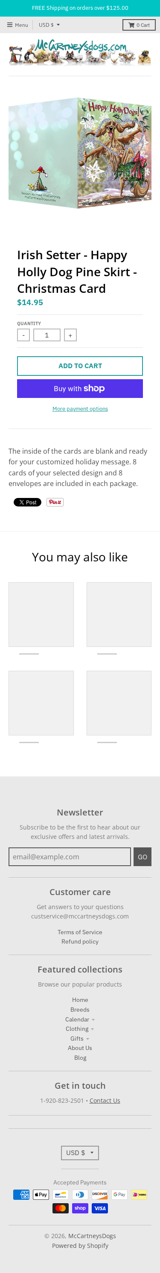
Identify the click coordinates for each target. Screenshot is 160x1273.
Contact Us (105, 1100)
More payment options (80, 408)
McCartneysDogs (92, 1236)
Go (142, 856)
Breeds (80, 1009)
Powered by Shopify (80, 1246)
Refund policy (80, 941)
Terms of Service (80, 932)
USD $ (46, 25)
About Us (80, 1048)
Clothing (77, 1029)
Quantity (29, 323)
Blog (80, 1057)
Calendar (77, 1019)
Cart (143, 25)
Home (80, 1000)
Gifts (77, 1038)
